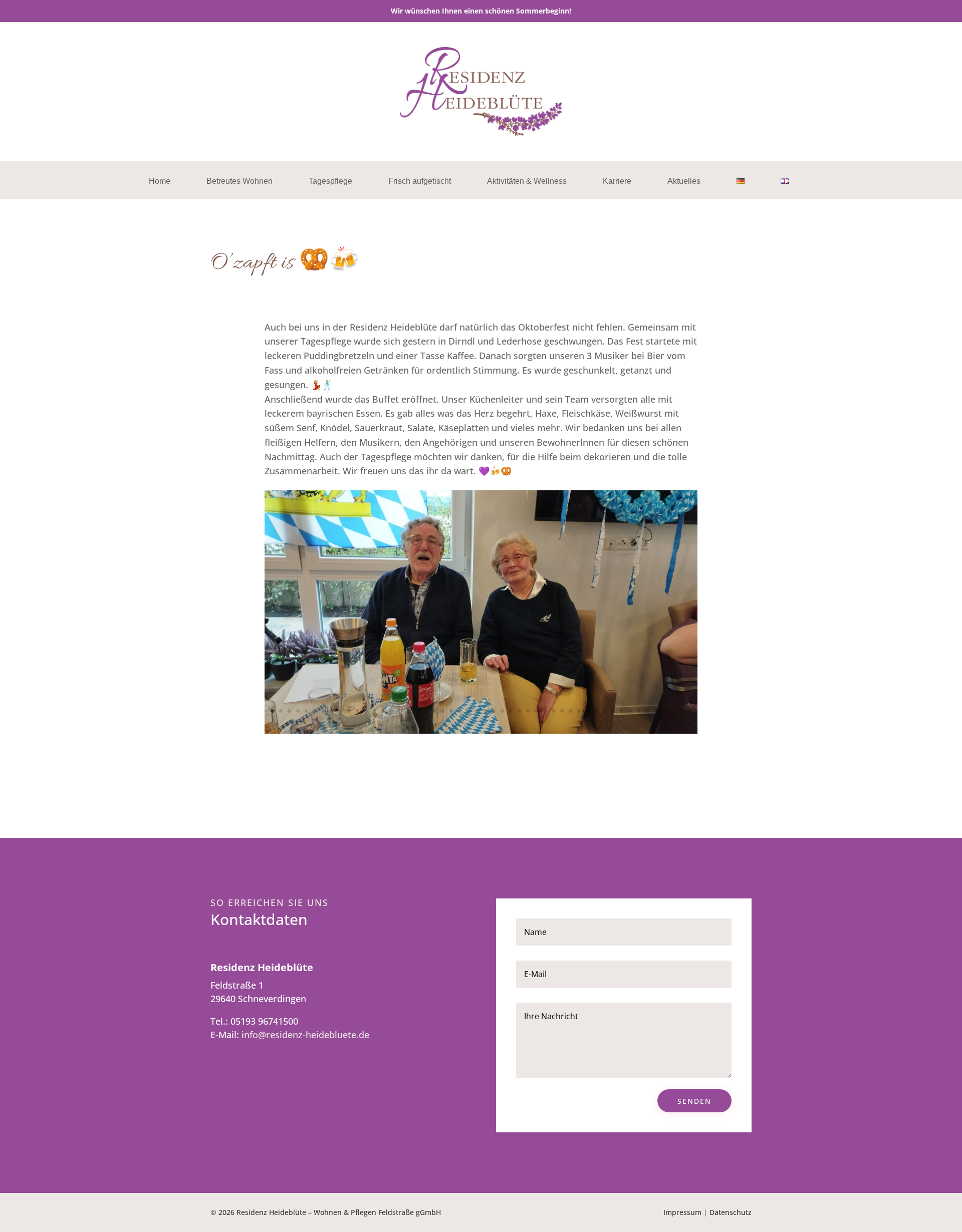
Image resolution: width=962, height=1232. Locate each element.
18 (417, 711)
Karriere (617, 181)
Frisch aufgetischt (419, 181)
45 (647, 711)
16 (400, 711)
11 (357, 711)
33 (545, 711)
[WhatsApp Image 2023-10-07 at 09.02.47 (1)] (481, 730)
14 (383, 711)
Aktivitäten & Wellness (527, 181)
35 (562, 711)
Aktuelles (683, 181)
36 (570, 711)
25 (476, 711)
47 (664, 711)
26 (485, 711)
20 (434, 711)
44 (638, 711)
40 (604, 711)
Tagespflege (330, 181)
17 (408, 711)
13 (374, 711)
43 (630, 711)
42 (621, 711)
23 (459, 711)
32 (536, 711)
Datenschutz (730, 1212)
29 (511, 711)
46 (655, 711)
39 (596, 711)
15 (391, 711)
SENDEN (694, 1101)
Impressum (682, 1212)
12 (366, 711)
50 (689, 711)
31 (528, 711)
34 (553, 711)
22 (451, 711)
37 (579, 711)
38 (587, 711)
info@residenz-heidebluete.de (305, 1035)
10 (349, 711)
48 (672, 711)
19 (425, 711)
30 (519, 711)
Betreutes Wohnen (239, 181)
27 (494, 711)
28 (502, 711)
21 (442, 711)
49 (681, 711)
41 (613, 711)
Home (159, 181)
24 (468, 711)
